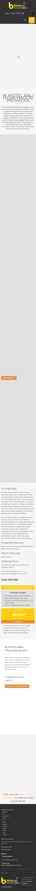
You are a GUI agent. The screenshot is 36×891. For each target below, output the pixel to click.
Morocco (5, 828)
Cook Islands (6, 816)
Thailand (5, 834)
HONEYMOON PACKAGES (7, 810)
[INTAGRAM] (29, 13)
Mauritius (5, 826)
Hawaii (4, 822)
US (31, 20)
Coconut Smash (7, 887)
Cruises (4, 818)
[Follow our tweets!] (11, 873)
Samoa (4, 830)
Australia (5, 812)
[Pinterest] (14, 873)
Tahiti (4, 832)
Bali (3, 814)
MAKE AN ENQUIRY (7, 856)
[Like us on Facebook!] (9, 873)
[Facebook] (27, 13)
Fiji (3, 820)
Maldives (5, 824)
